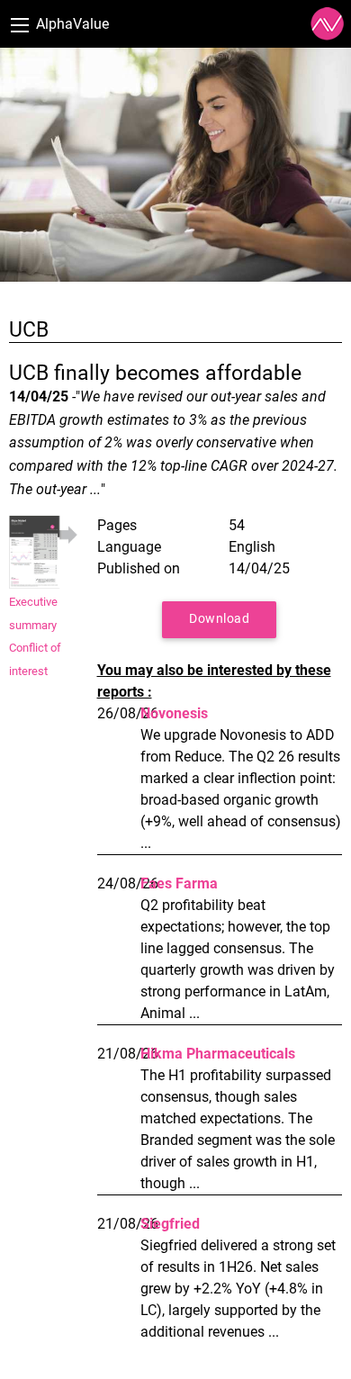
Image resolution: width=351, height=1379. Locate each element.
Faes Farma (179, 883)
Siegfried (170, 1223)
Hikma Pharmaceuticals (217, 1053)
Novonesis (174, 713)
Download (219, 618)
